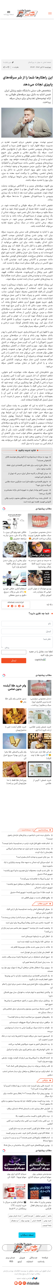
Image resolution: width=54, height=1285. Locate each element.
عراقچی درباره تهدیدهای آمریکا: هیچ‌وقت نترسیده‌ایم (30, 1022)
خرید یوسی (47, 1220)
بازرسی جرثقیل (41, 1216)
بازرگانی (45, 1080)
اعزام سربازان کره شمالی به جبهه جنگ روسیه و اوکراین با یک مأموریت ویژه (28, 864)
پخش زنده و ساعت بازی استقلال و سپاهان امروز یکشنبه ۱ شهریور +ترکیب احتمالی (30, 885)
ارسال (13, 660)
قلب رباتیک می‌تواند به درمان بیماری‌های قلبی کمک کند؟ (28, 1066)
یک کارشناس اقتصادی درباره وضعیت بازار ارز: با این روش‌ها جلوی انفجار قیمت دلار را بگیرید (29, 977)
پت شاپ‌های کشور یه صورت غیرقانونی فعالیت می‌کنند (29, 1044)
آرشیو (20, 1261)
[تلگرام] (16, 1283)
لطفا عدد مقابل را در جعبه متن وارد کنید (41, 653)
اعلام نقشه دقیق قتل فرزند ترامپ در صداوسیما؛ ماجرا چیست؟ (26, 843)
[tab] (45, 830)
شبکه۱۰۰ (45, 1257)
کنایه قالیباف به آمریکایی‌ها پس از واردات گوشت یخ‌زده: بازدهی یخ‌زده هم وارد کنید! (27, 1059)
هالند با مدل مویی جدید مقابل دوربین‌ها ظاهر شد (30, 947)
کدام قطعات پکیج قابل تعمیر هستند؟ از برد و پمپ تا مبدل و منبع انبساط (28, 1139)
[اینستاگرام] (24, 1283)
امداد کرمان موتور (15, 1216)
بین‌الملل (31, 62)
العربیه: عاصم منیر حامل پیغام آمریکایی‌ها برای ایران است (28, 922)
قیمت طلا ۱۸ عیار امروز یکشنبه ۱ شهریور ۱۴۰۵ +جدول (30, 892)
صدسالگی (33, 1257)
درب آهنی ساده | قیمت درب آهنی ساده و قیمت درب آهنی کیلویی (30, 1122)
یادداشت (41, 1261)
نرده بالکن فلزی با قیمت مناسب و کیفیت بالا (33, 1116)
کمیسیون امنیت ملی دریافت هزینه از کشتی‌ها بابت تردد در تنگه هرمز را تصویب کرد (27, 1037)
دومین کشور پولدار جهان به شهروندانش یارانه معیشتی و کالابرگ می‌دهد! (27, 491)
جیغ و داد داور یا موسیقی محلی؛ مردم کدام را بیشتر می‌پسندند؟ (25, 917)
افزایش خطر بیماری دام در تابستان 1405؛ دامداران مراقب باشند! (30, 1110)
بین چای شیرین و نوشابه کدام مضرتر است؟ (33, 857)
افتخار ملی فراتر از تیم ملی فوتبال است (35, 952)
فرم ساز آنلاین (28, 1216)
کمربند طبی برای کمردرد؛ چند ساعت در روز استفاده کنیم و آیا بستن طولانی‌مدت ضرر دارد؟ (28, 1087)
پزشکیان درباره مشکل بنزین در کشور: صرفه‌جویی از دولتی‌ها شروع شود (28, 1002)
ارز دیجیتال (14, 1220)
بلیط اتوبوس (46, 1225)
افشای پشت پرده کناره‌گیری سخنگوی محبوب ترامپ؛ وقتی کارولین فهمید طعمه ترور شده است (28, 500)
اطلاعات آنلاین (27, 13)
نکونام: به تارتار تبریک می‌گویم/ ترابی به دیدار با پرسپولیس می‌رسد (29, 1029)
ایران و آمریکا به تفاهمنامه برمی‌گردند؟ (35, 878)
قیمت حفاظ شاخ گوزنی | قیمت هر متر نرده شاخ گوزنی (29, 1128)
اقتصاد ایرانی (36, 1220)
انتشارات (29, 1261)
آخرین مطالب (43, 903)
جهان (38, 62)
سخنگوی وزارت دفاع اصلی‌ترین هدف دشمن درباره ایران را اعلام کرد (27, 986)
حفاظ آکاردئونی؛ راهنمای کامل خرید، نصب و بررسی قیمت (28, 1133)
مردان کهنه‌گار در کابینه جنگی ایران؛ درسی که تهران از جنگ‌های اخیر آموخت (29, 475)
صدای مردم (10, 1257)
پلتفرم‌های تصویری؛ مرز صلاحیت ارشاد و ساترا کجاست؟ (29, 1017)
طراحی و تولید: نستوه (24, 1278)
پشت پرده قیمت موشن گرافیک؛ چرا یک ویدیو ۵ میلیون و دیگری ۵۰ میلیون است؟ (27, 1102)
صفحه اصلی (47, 62)
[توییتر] (20, 1283)
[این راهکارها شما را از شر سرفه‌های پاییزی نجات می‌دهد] (27, 123)
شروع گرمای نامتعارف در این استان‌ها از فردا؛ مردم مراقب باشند (26, 957)
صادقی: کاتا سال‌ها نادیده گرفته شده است (33, 941)
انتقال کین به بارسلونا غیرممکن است (35, 936)
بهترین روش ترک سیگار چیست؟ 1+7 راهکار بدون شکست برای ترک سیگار (28, 1095)
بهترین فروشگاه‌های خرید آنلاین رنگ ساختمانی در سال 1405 (27, 1145)
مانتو (49, 1216)
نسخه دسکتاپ (27, 1235)
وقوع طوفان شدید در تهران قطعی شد (35, 897)
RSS (11, 1261)
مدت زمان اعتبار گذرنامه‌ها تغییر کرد (36, 962)
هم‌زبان (22, 1257)
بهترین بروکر (25, 1220)
